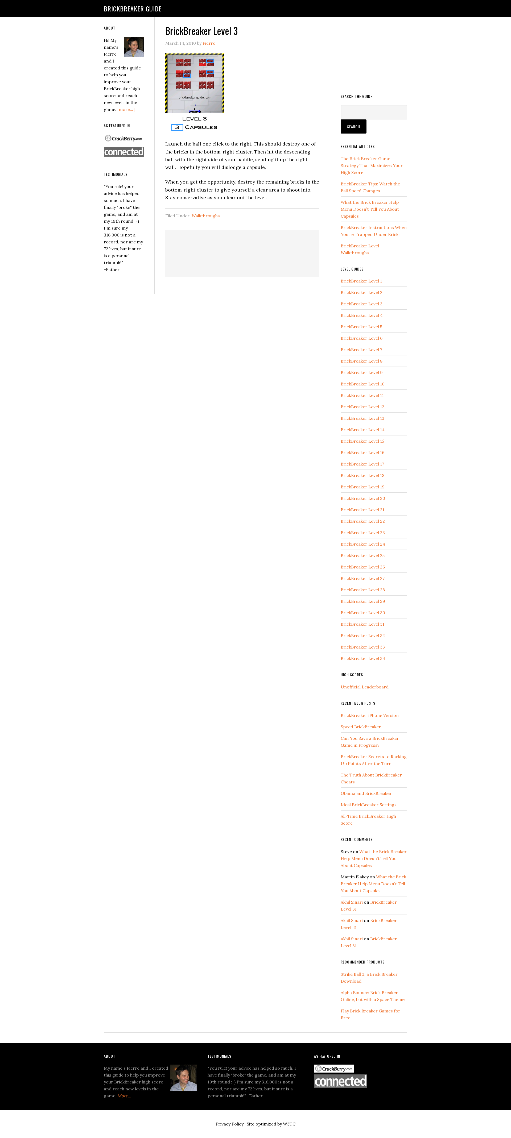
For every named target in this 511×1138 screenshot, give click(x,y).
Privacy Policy (230, 1124)
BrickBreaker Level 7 (361, 349)
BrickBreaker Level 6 (361, 338)
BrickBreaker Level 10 (363, 384)
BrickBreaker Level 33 (363, 647)
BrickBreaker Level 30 (363, 612)
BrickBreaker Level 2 (361, 292)
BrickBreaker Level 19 (363, 486)
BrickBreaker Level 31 (362, 624)
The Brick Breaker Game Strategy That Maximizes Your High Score (372, 165)
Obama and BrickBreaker (366, 793)
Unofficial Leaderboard (365, 687)
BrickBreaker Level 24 (363, 544)
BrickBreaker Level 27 (363, 578)
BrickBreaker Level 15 (362, 441)
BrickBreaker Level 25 (363, 555)
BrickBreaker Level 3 (361, 303)
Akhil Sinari (352, 902)
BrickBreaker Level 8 (361, 361)
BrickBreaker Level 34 (363, 658)
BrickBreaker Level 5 (361, 326)
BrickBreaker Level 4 (362, 315)
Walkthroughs (206, 215)
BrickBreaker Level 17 (362, 464)
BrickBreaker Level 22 (363, 521)
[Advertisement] (273, 252)
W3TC (289, 1124)
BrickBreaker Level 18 (362, 475)
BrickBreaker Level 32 (363, 635)
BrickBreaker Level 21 (362, 509)
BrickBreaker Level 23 (363, 532)
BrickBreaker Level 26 (363, 567)
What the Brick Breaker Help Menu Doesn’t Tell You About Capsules (370, 209)
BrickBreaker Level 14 (363, 429)
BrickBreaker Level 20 (363, 498)
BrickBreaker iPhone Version (370, 715)
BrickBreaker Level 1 (361, 281)
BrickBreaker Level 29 (363, 601)
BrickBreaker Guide (133, 8)
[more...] (126, 109)
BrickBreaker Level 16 (362, 452)
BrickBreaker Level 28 (363, 589)
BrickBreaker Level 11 (362, 395)
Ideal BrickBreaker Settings (369, 804)
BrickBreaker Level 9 (362, 372)
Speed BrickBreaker (361, 726)
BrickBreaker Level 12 (362, 406)
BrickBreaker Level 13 (362, 418)
